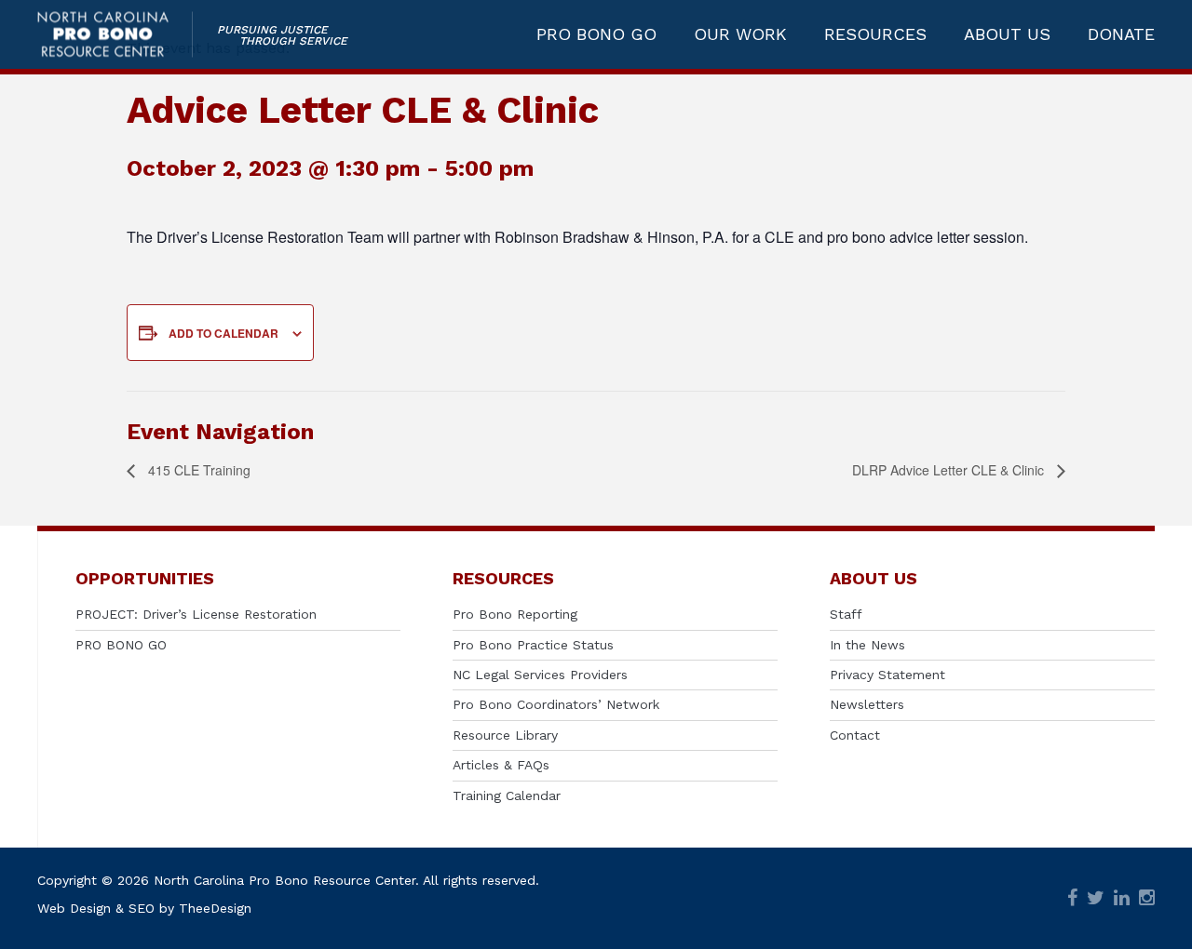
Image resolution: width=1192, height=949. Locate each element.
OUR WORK (740, 34)
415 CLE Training (197, 470)
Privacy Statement (887, 674)
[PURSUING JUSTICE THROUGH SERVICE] (115, 35)
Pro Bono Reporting (515, 614)
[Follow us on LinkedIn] (1122, 898)
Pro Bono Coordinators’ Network (556, 704)
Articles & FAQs (501, 764)
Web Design (74, 908)
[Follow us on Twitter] (1095, 898)
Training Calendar (507, 795)
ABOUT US (1007, 34)
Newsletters (867, 704)
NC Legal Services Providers (540, 674)
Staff (846, 614)
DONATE (1121, 34)
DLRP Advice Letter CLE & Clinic (950, 470)
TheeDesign (215, 908)
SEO (142, 908)
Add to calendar (223, 333)
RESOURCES (875, 34)
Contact (855, 735)
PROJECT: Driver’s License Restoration (196, 614)
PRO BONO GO (596, 34)
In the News (867, 644)
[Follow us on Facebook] (1072, 898)
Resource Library (505, 735)
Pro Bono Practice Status (533, 644)
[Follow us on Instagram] (1147, 898)
